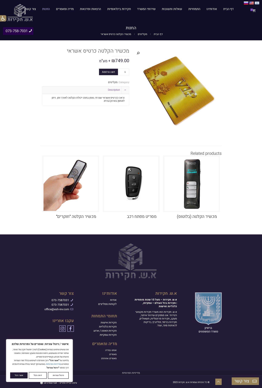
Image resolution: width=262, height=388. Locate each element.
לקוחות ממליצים (107, 304)
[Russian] (246, 5)
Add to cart (108, 72)
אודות (113, 300)
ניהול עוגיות (58, 375)
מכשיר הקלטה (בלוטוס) (197, 217)
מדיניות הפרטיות (53, 364)
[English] (251, 5)
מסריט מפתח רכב (141, 217)
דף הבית (158, 34)
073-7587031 (60, 300)
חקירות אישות (109, 323)
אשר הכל (19, 375)
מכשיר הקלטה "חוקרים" (76, 217)
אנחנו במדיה (111, 350)
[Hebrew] (257, 5)
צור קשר (242, 381)
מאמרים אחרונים (109, 358)
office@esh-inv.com (56, 309)
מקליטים (142, 34)
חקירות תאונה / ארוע (105, 331)
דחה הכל (38, 375)
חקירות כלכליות (108, 327)
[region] (39, 360)
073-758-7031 (17, 31)
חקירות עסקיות (108, 335)
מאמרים (113, 354)
